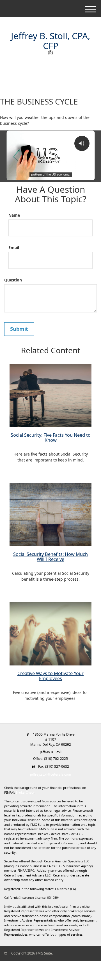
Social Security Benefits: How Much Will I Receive (50, 556)
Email (13, 247)
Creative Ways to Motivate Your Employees (50, 676)
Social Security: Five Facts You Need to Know (51, 437)
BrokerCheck (25, 792)
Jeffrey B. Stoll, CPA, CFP (50, 40)
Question (13, 280)
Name (14, 215)
